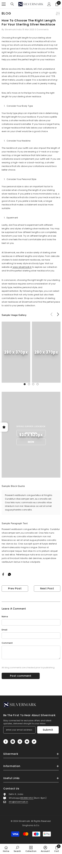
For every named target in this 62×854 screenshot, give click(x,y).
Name (5, 616)
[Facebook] (3, 574)
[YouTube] (27, 741)
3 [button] (33, 384)
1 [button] (25, 384)
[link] (16, 352)
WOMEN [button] (31, 433)
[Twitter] (34, 741)
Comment (7, 643)
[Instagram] (12, 741)
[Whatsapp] (9, 574)
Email (4, 629)
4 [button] (38, 384)
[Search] (12, 4)
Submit (48, 730)
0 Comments (42, 29)
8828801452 (27, 798)
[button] (58, 314)
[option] (16, 352)
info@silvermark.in (18, 801)
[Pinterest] (20, 741)
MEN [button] (31, 442)
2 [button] (29, 384)
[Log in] (49, 4)
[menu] (4, 4)
